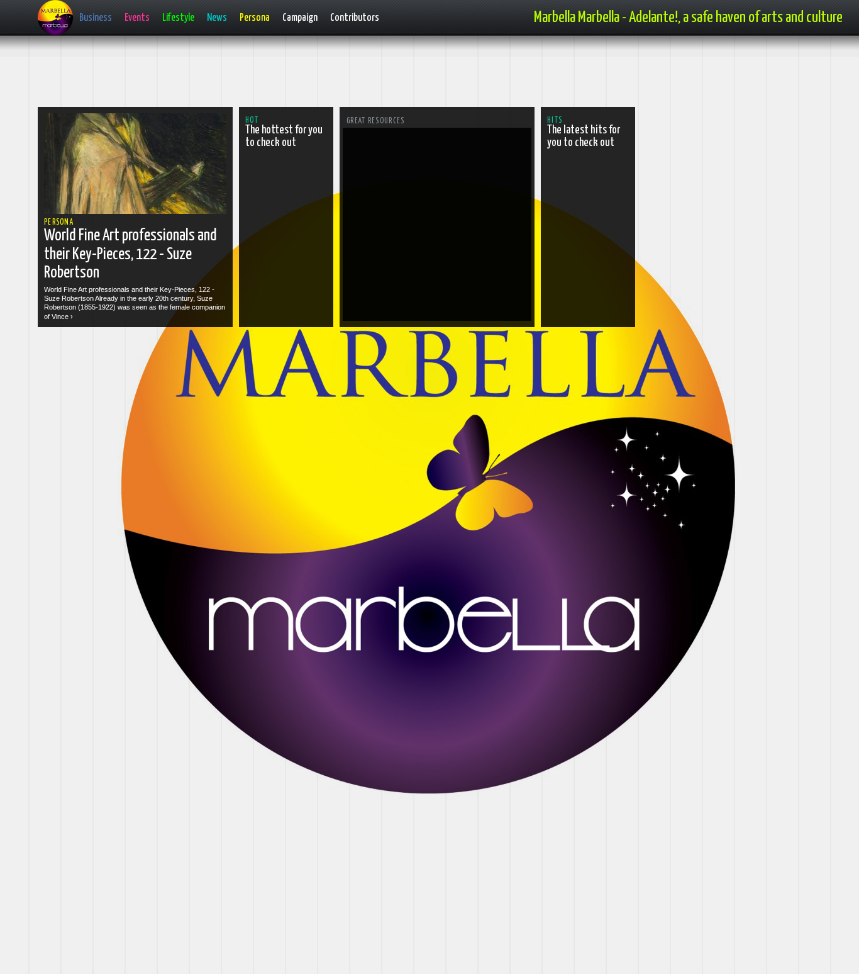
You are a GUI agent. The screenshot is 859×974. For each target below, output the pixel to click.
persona (59, 222)
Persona (255, 18)
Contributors (354, 18)
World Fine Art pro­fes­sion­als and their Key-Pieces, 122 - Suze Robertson (130, 254)
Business (95, 18)
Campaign (300, 18)
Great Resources (375, 121)
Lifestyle (178, 18)
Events (137, 18)
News (217, 18)
